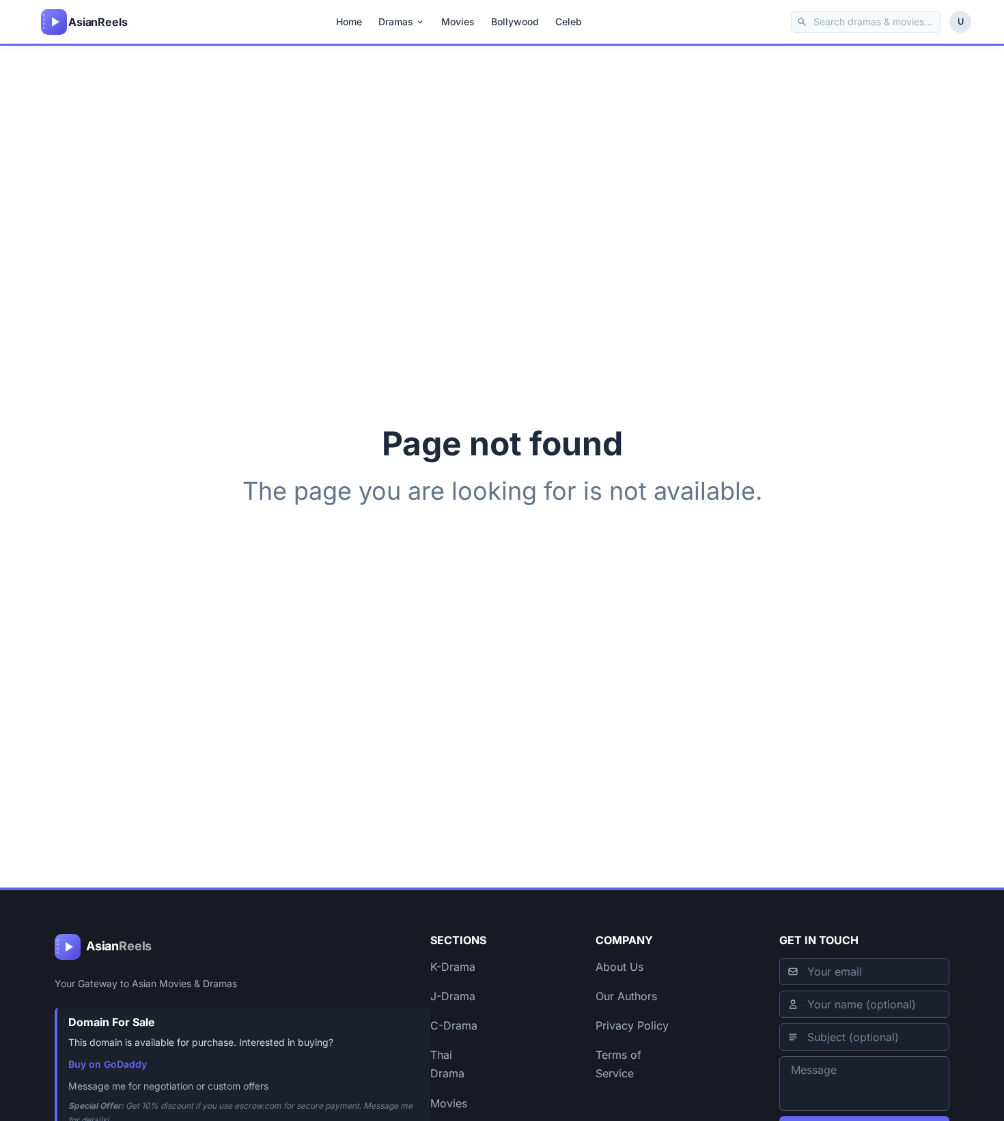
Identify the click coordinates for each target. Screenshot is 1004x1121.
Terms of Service (618, 1064)
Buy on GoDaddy (107, 1064)
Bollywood (515, 21)
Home (349, 21)
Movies (458, 21)
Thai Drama (447, 1064)
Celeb (568, 21)
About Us (619, 967)
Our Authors (626, 996)
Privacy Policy (632, 1025)
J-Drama (452, 996)
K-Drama (452, 967)
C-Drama (453, 1025)
